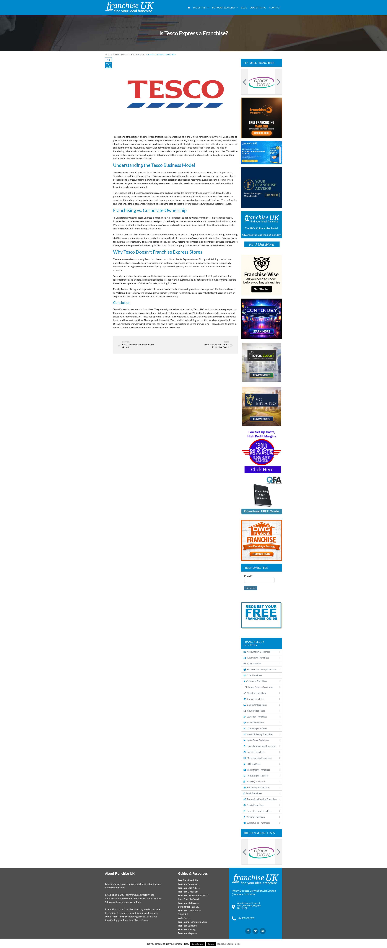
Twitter (255, 931)
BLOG (244, 7)
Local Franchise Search (189, 899)
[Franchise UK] (129, 7)
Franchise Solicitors (187, 925)
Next (278, 81)
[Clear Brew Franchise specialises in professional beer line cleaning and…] (261, 82)
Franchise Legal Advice (189, 888)
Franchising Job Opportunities (192, 922)
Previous (245, 81)
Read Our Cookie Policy (228, 943)
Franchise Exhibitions (188, 891)
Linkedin (263, 931)
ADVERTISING (258, 7)
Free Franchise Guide (188, 880)
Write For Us (184, 918)
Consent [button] (211, 944)
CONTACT (274, 7)
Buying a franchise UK (188, 907)
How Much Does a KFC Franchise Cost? (216, 346)
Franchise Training (186, 929)
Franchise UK (111, 55)
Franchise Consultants (188, 884)
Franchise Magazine (187, 933)
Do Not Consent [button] (197, 944)
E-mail (248, 576)
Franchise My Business (188, 903)
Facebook (248, 931)
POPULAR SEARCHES (224, 7)
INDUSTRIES (200, 7)
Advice (142, 55)
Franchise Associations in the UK (193, 895)
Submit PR (183, 914)
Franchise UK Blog (129, 55)
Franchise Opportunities (189, 910)
